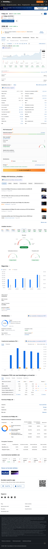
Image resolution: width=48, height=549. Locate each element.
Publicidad (27, 506)
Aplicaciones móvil (5, 506)
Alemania (44, 412)
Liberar (19, 394)
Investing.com (7, 204)
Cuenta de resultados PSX (10, 341)
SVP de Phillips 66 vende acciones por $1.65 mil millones (15, 195)
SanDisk (35, 458)
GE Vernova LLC (26, 458)
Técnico (33, 37)
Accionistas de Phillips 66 (9, 416)
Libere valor (43, 72)
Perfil (8, 40)
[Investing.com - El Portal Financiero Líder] (7, 1)
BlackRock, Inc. (5, 447)
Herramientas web (4, 511)
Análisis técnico (6, 226)
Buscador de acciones (11, 4)
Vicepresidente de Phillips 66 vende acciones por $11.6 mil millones (18, 209)
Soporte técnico (28, 508)
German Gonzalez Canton (9, 217)
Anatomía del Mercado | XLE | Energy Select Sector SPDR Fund (17, 216)
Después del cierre (35, 4)
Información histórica (24, 40)
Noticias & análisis (16, 37)
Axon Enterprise (5, 458)
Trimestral (8, 344)
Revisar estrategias (41, 32)
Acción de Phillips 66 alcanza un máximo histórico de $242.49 (17, 189)
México (19, 4)
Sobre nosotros (28, 503)
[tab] (7, 230)
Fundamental (26, 37)
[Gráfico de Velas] (2, 43)
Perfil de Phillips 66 (7, 399)
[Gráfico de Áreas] (4, 43)
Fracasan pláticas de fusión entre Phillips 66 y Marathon (15, 202)
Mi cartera (3, 508)
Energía (44, 407)
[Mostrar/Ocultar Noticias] (29, 43)
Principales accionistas (14, 40)
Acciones (3, 4)
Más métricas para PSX (41, 84)
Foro (37, 37)
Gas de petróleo (42, 404)
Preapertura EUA (26, 4)
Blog (2, 503)
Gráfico (9, 37)
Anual (3, 344)
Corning (14, 458)
